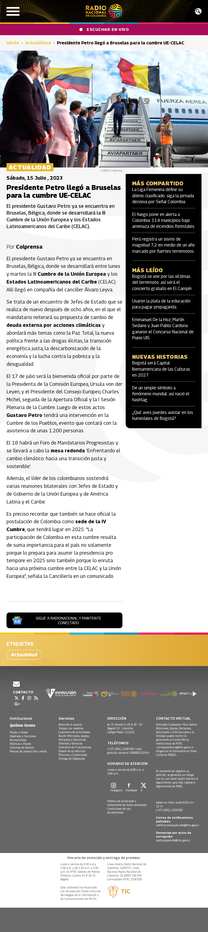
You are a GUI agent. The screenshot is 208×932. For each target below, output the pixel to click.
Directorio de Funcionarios (74, 747)
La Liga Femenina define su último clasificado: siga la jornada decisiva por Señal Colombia (163, 195)
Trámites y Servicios (70, 743)
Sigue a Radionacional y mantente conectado (68, 620)
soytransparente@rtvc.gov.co (173, 840)
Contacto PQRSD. (166, 754)
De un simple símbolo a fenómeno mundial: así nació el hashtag (160, 394)
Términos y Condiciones (72, 754)
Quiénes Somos (22, 725)
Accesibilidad (115, 812)
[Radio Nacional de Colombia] (104, 11)
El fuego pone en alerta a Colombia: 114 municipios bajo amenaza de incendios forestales (163, 220)
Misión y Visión (19, 732)
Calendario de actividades (74, 732)
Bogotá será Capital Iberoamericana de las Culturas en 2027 (161, 369)
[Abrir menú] (13, 11)
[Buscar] (198, 11)
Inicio (12, 42)
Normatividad (18, 740)
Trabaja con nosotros (70, 728)
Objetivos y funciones (23, 736)
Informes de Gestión (22, 747)
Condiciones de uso (119, 808)
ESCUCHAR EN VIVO (108, 29)
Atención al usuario (70, 724)
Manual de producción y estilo (28, 751)
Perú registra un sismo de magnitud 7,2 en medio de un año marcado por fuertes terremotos (163, 245)
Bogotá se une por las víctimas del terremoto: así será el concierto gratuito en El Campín (161, 282)
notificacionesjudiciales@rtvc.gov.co (177, 825)
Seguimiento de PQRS (169, 786)
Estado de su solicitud (71, 751)
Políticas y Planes (20, 743)
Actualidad (38, 42)
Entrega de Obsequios (71, 758)
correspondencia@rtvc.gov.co (174, 747)
